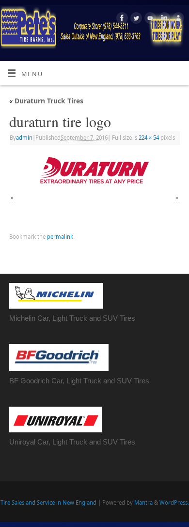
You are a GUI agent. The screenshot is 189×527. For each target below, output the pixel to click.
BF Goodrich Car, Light (46, 381)
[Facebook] (121, 19)
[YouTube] (149, 19)
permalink (60, 236)
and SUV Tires (125, 381)
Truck (92, 381)
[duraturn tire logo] (94, 170)
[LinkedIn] (163, 19)
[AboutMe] (177, 19)
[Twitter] (135, 19)
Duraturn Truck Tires (46, 100)
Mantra (143, 502)
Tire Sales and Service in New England (48, 502)
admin (24, 137)
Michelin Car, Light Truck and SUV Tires (72, 318)
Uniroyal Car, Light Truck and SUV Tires (72, 442)
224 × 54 (149, 137)
